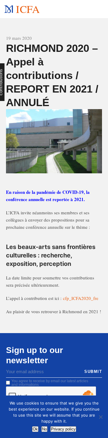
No (44, 429)
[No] (101, 417)
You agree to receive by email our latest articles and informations (49, 382)
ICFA (27, 9)
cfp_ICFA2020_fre (80, 298)
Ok (35, 429)
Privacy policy (63, 429)
